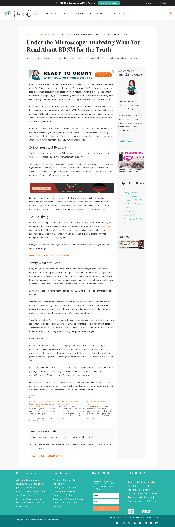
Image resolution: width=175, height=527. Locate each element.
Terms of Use (122, 517)
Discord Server (55, 455)
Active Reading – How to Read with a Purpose (49, 255)
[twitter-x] (135, 523)
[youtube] (141, 523)
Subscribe (106, 509)
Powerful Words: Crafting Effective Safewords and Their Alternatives (31, 502)
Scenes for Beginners (131, 189)
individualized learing (99, 58)
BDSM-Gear (144, 493)
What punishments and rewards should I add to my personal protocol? (30, 484)
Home (29, 34)
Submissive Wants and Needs (68, 498)
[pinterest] (146, 523)
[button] (109, 3)
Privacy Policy (111, 517)
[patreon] (157, 523)
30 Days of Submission (64, 487)
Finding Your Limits (130, 193)
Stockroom (145, 489)
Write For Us (140, 517)
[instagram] (124, 523)
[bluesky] (130, 523)
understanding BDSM (128, 58)
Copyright (131, 517)
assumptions (71, 58)
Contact (156, 517)
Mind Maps (107, 226)
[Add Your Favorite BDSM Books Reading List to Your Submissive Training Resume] (43, 411)
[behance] (152, 523)
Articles (37, 34)
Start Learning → (125, 141)
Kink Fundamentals (50, 34)
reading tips (114, 58)
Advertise (149, 517)
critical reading (84, 58)
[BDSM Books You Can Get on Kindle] (101, 409)
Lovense (148, 497)
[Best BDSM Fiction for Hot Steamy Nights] (72, 409)
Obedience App (135, 501)
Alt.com (131, 493)
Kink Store (151, 501)
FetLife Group (37, 455)
